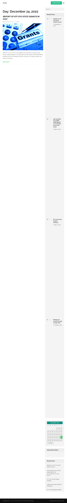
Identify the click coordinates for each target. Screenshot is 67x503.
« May (50, 443)
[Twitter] (49, 454)
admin (17, 21)
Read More (6, 62)
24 (61, 437)
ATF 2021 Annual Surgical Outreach (57, 221)
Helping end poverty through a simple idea (57, 321)
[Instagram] (55, 454)
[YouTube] (57, 454)
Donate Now (56, 2)
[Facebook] (47, 454)
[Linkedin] (53, 454)
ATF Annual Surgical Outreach (54, 489)
